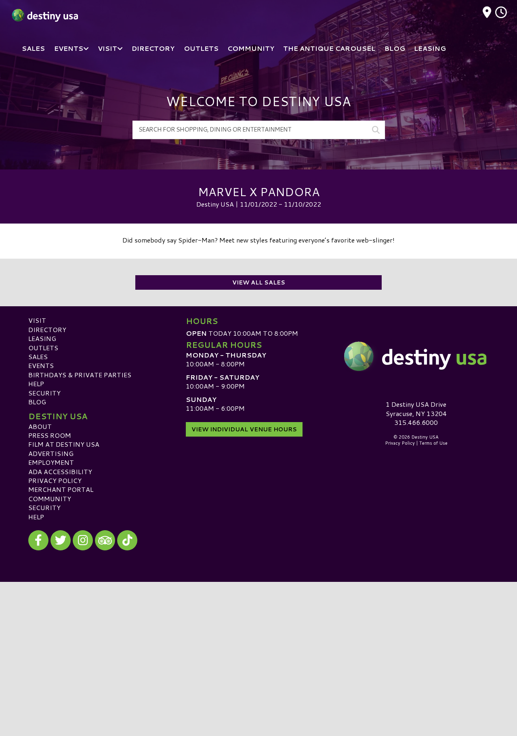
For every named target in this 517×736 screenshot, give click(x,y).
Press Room (49, 435)
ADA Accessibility (60, 471)
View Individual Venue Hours (244, 429)
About (40, 426)
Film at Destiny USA (63, 444)
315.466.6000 (416, 422)
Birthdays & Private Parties (79, 374)
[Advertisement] (258, 638)
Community (49, 498)
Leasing (42, 338)
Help (36, 383)
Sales (38, 356)
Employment (51, 462)
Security (44, 392)
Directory (47, 329)
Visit (37, 320)
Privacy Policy (55, 480)
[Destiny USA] (416, 356)
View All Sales (258, 282)
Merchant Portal (60, 489)
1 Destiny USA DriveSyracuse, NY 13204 (416, 408)
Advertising (51, 453)
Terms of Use (433, 443)
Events (41, 365)
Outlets (43, 347)
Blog (37, 401)
